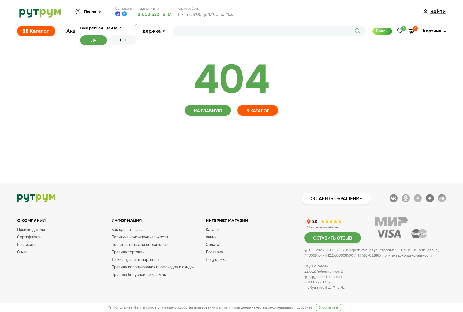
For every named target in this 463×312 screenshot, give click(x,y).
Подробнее (303, 307)
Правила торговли (127, 252)
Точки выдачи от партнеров (136, 259)
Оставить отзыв (332, 238)
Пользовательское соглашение (139, 244)
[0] (399, 31)
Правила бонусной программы (139, 274)
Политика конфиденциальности (139, 237)
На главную (208, 111)
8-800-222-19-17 (154, 14)
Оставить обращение (336, 198)
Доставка (214, 252)
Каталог (39, 31)
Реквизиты (26, 244)
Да (93, 40)
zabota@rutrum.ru (317, 271)
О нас (22, 252)
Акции (73, 31)
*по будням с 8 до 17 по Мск (325, 287)
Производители (31, 229)
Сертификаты (29, 237)
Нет (123, 40)
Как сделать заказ (127, 229)
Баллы (382, 31)
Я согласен (328, 307)
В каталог (257, 111)
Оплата (212, 244)
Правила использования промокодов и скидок (153, 267)
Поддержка (147, 31)
